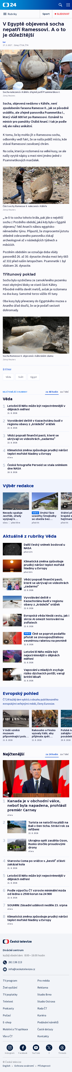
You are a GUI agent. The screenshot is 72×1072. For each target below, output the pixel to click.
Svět (20, 376)
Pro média (43, 980)
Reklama (42, 987)
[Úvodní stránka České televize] (17, 941)
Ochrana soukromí (24, 1065)
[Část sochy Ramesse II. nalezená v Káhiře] (36, 185)
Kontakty (43, 1036)
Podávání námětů (47, 1022)
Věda (8, 376)
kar (4, 42)
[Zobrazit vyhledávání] (60, 5)
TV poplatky (10, 994)
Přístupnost (44, 1065)
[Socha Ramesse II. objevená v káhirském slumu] (36, 335)
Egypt (34, 376)
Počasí (7, 1015)
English (6, 1065)
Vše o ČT (8, 1036)
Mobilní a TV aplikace (15, 1029)
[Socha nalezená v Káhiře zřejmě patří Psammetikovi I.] (36, 70)
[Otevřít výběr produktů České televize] (68, 5)
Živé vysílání (10, 987)
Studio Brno (44, 994)
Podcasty (8, 1008)
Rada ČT (42, 1008)
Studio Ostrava (46, 1001)
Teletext (8, 1001)
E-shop (7, 1022)
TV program (10, 980)
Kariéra (41, 1015)
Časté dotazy (45, 1029)
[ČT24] (9, 5)
